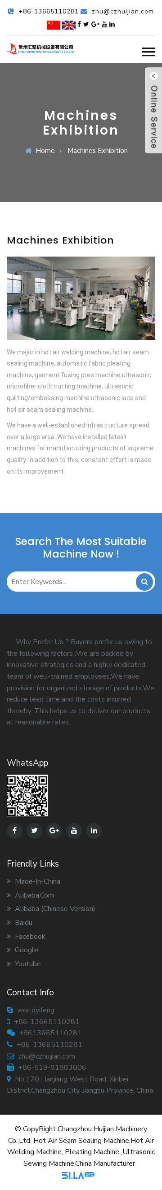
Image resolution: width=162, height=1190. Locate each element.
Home (45, 150)
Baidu (22, 923)
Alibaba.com (33, 895)
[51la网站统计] (78, 1175)
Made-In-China (36, 881)
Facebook (29, 937)
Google (25, 950)
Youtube (27, 964)
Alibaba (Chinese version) (54, 909)
